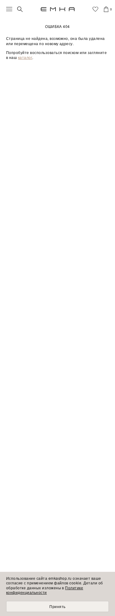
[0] (106, 9)
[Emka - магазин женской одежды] (58, 9)
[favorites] (95, 9)
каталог (25, 57)
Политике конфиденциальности (44, 590)
